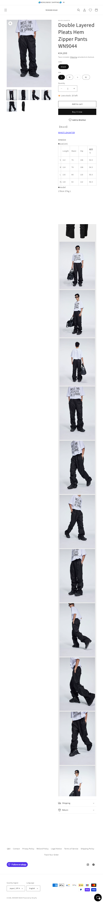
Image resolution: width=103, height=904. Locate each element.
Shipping (73, 57)
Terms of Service (71, 848)
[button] (6, 10)
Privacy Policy (28, 848)
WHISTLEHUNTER (66, 132)
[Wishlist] (90, 10)
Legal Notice (56, 848)
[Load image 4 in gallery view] (46, 95)
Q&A (9, 848)
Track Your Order (51, 855)
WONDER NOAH (17, 898)
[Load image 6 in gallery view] (23, 106)
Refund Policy (43, 848)
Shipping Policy (87, 848)
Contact (16, 848)
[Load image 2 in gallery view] (23, 95)
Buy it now (77, 112)
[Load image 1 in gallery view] (12, 95)
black (63, 67)
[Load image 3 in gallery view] (35, 95)
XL (86, 77)
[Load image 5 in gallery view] (12, 106)
